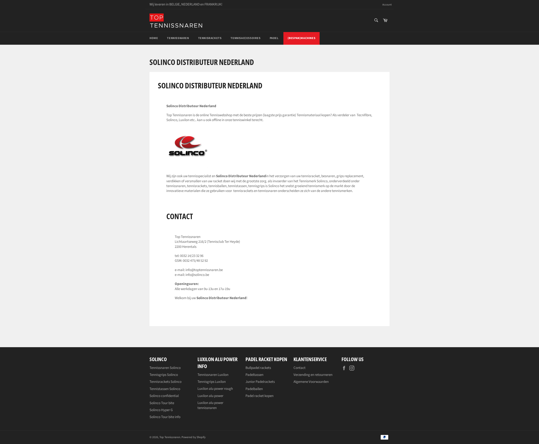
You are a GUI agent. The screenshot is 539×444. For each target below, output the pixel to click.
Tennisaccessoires (245, 38)
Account (387, 5)
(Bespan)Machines (302, 38)
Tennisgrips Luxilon (211, 381)
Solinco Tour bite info (164, 417)
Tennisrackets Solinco (165, 381)
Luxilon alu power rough (215, 388)
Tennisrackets (210, 38)
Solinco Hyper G (161, 410)
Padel (274, 38)
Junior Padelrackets (260, 381)
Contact (300, 367)
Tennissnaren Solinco (165, 367)
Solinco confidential (164, 395)
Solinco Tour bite (161, 403)
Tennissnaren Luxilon (212, 374)
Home (153, 38)
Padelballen (254, 388)
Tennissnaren (178, 38)
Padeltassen (254, 374)
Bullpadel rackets (258, 367)
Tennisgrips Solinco (163, 374)
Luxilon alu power (210, 395)
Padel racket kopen (259, 395)
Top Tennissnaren (169, 437)
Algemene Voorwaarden (311, 381)
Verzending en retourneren (313, 374)
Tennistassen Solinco (164, 388)
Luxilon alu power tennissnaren (210, 405)
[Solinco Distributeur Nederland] (187, 167)
